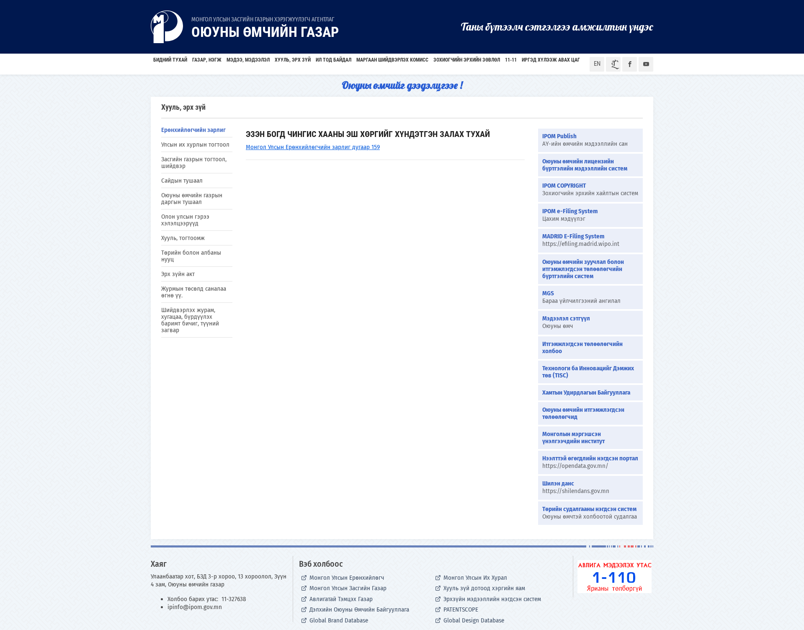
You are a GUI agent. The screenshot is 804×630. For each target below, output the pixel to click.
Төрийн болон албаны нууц (191, 256)
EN (597, 63)
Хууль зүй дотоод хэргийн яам (484, 588)
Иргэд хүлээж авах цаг (551, 60)
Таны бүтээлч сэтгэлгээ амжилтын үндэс (557, 26)
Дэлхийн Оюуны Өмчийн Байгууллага (359, 609)
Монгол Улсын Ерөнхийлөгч (346, 577)
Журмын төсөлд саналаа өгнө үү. (193, 292)
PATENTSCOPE (460, 609)
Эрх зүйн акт (178, 274)
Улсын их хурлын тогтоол (195, 144)
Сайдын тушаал (182, 180)
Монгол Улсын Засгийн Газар (348, 588)
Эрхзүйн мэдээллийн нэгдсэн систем (492, 599)
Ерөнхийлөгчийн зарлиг (193, 130)
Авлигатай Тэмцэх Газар (341, 599)
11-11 (511, 60)
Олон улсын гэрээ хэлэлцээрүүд (185, 220)
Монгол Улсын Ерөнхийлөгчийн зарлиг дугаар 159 (313, 147)
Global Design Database (473, 620)
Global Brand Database (338, 620)
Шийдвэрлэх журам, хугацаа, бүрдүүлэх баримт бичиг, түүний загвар (190, 320)
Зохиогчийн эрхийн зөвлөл (466, 60)
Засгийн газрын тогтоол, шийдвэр (194, 162)
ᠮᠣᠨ (613, 64)
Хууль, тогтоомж (183, 238)
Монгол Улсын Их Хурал (475, 577)
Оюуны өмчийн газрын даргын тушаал (191, 198)
